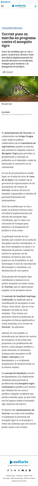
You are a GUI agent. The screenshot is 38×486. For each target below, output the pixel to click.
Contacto (26, 475)
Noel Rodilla (6, 112)
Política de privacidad (16, 478)
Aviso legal (6, 478)
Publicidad (19, 475)
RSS (31, 475)
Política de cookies (29, 478)
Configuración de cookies (19, 481)
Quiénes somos (10, 475)
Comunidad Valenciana (12, 28)
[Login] (35, 6)
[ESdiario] (5, 2)
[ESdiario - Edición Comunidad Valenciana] (19, 6)
